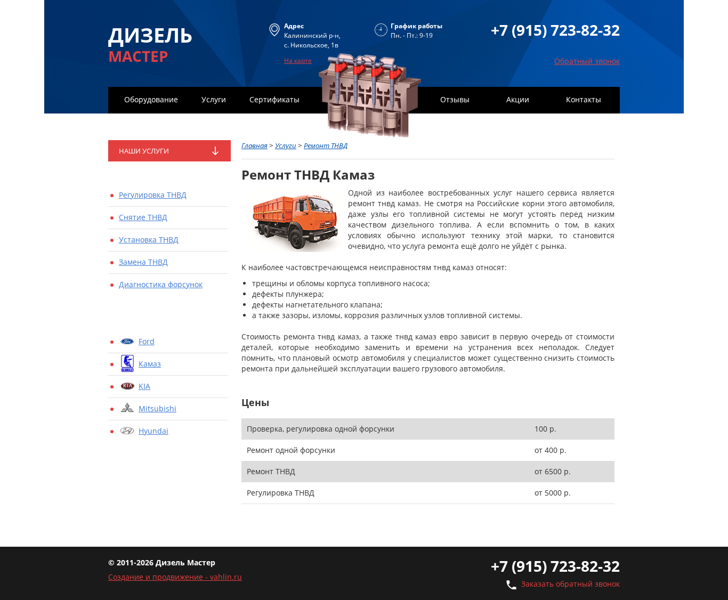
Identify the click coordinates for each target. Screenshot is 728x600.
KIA (144, 386)
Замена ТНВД (143, 262)
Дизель (150, 42)
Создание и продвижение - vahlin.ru (175, 577)
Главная (254, 145)
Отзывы (455, 99)
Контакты (583, 99)
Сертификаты (274, 99)
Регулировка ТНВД (153, 195)
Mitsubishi (157, 408)
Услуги (213, 99)
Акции (517, 99)
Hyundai (153, 431)
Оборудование (151, 99)
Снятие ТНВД (143, 217)
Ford (147, 341)
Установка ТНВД (149, 239)
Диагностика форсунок (161, 284)
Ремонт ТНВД (325, 145)
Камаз (150, 364)
